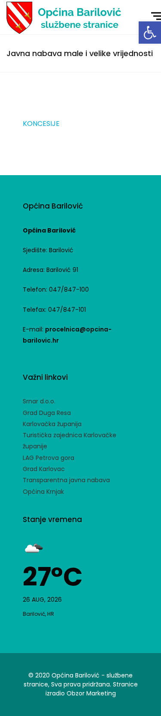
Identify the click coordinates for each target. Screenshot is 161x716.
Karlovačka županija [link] (52, 424)
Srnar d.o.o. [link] (39, 401)
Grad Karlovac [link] (44, 469)
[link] (150, 32)
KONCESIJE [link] (41, 123)
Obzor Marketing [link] (91, 693)
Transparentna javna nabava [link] (66, 480)
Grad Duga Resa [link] (47, 413)
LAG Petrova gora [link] (48, 457)
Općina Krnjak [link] (43, 491)
